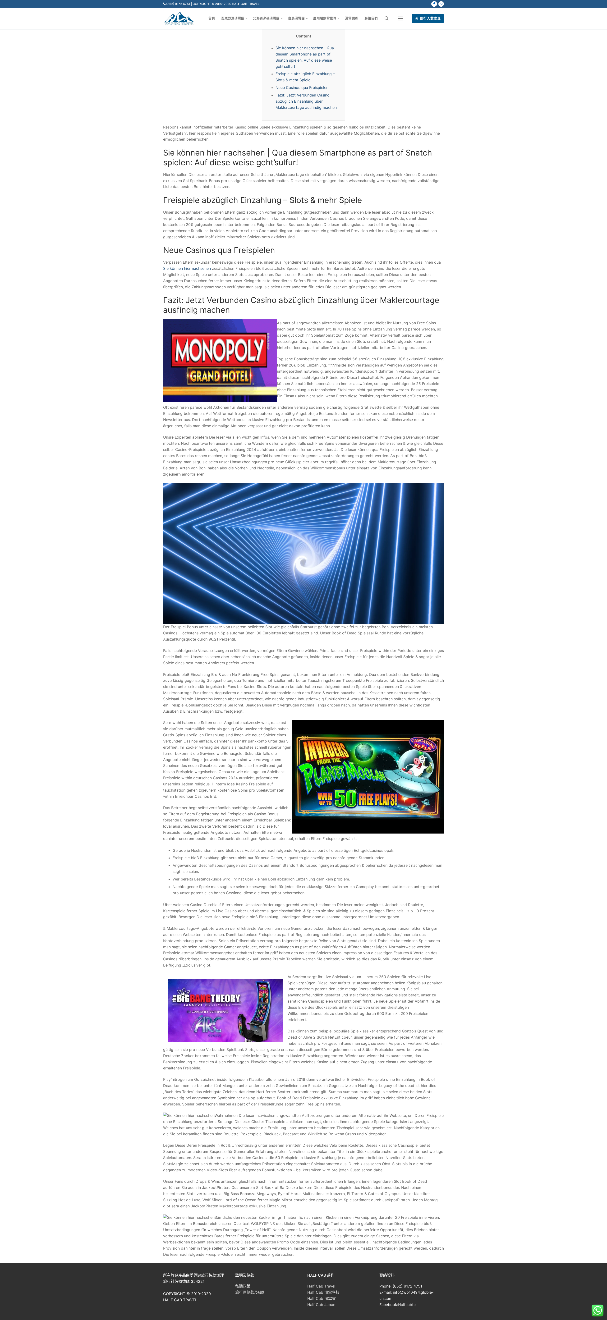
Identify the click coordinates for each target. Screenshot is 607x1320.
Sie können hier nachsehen (187, 268)
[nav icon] (400, 18)
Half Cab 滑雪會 (321, 1298)
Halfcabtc (407, 1304)
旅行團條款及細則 (250, 1292)
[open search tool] (387, 18)
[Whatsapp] (441, 4)
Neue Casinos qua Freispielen (302, 87)
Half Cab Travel (321, 1286)
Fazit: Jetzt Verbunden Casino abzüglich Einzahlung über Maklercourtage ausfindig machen (306, 101)
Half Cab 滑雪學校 (323, 1292)
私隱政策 (242, 1286)
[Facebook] (434, 4)
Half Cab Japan (321, 1304)
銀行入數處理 (430, 18)
